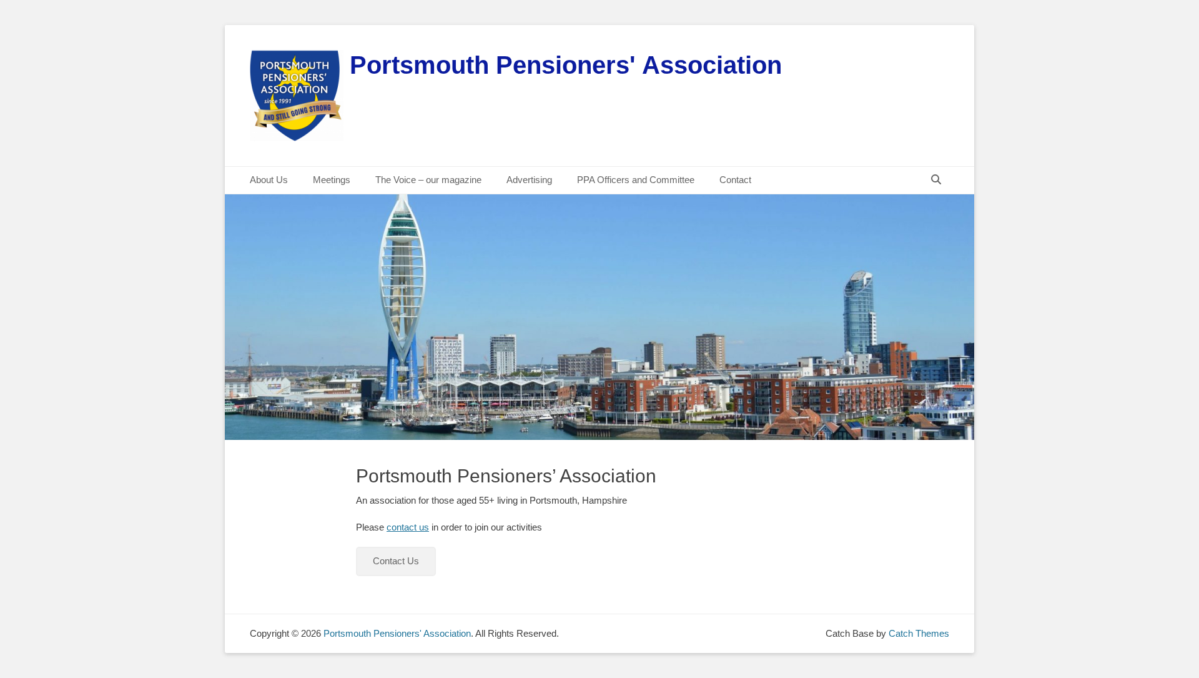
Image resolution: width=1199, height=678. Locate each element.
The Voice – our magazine (428, 179)
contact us (408, 527)
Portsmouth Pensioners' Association (566, 65)
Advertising (529, 179)
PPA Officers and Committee (635, 179)
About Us (269, 179)
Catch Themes (919, 633)
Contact (735, 179)
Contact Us (396, 561)
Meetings (331, 179)
